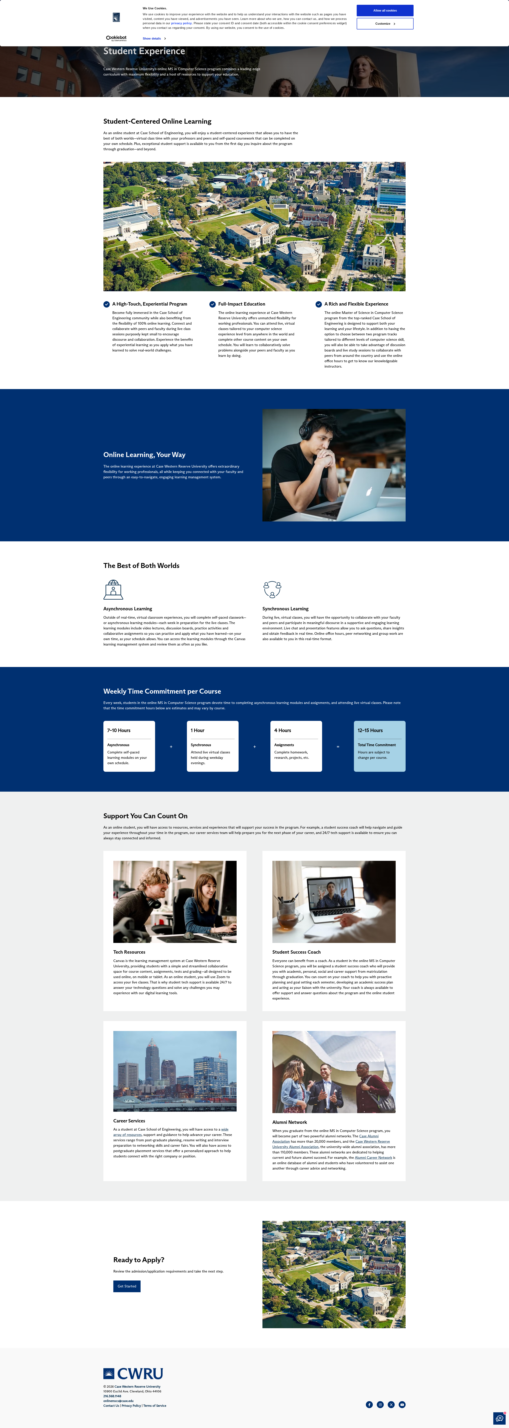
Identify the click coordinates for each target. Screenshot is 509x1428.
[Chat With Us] (499, 1418)
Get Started (127, 1286)
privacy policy (181, 23)
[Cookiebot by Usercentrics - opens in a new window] (116, 39)
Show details (152, 38)
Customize (382, 23)
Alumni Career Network (373, 1157)
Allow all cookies (385, 10)
